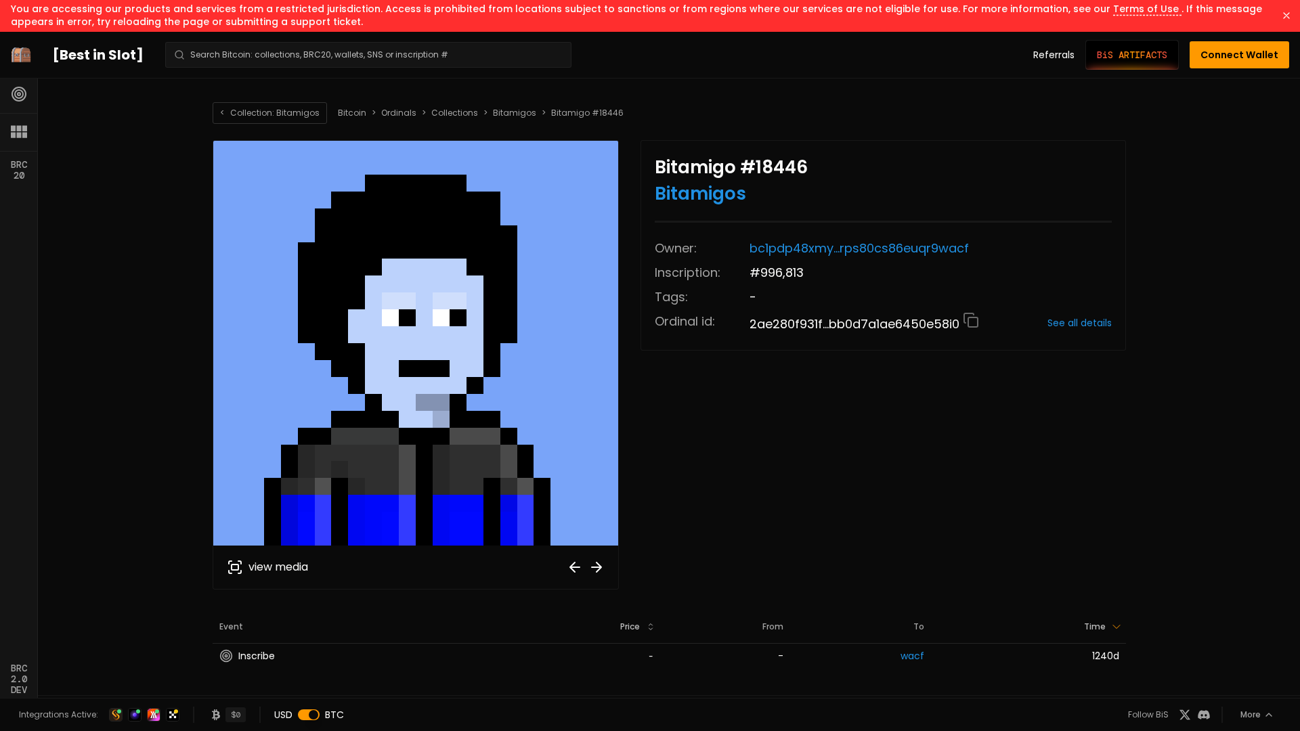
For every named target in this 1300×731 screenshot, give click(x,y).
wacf (912, 656)
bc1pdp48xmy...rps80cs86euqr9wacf (859, 248)
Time (1095, 626)
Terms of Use (1147, 9)
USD (283, 714)
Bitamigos (514, 113)
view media (278, 567)
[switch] (309, 714)
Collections (454, 113)
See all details (1079, 323)
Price (630, 626)
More (1250, 714)
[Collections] (19, 132)
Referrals (1054, 55)
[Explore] (19, 94)
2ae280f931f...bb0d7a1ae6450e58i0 (856, 323)
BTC (334, 714)
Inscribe (256, 656)
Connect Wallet (1239, 55)
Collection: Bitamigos (270, 112)
